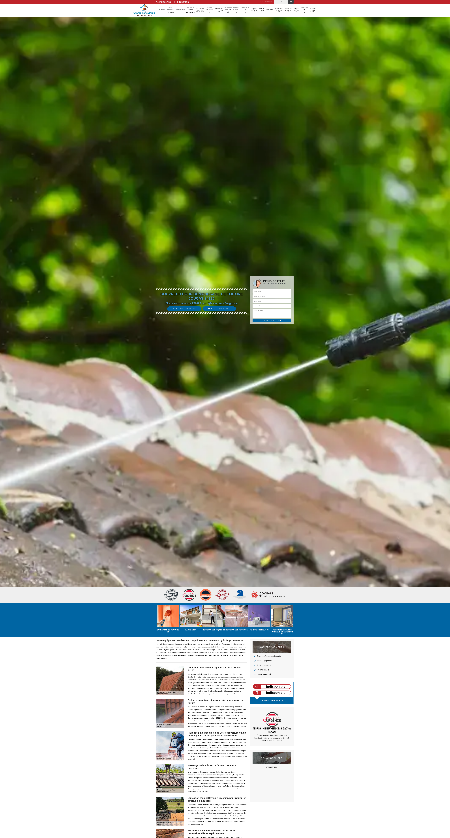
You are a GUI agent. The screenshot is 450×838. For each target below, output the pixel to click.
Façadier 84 (162, 10)
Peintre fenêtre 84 (296, 10)
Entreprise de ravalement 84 (245, 10)
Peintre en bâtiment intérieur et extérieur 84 (190, 10)
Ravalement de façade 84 (269, 10)
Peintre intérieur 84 (254, 10)
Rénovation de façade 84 (279, 10)
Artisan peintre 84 (261, 10)
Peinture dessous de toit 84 (313, 10)
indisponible (165, 2)
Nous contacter (219, 308)
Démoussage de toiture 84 (180, 10)
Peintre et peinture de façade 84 (228, 10)
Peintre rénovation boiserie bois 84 (209, 10)
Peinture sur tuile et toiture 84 (236, 10)
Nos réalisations (184, 308)
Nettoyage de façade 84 (288, 10)
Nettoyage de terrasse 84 (304, 10)
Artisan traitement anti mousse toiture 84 (170, 10)
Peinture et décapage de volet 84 (200, 10)
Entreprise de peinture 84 (219, 10)
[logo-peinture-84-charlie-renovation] (144, 10)
